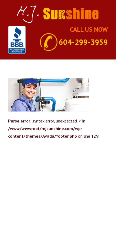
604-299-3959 (83, 42)
